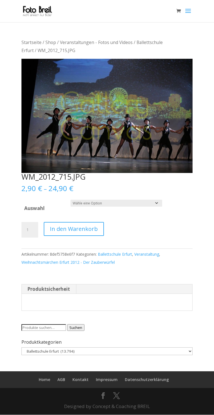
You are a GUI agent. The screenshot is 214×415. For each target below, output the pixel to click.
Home (44, 379)
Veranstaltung (146, 254)
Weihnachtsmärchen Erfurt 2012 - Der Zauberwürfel (68, 262)
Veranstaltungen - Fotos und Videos (96, 42)
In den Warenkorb (74, 229)
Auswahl (34, 208)
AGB (61, 379)
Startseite (31, 42)
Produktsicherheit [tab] (48, 289)
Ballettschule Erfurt (115, 254)
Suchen (75, 327)
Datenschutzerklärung (147, 379)
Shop (50, 42)
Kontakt (80, 379)
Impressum (107, 379)
